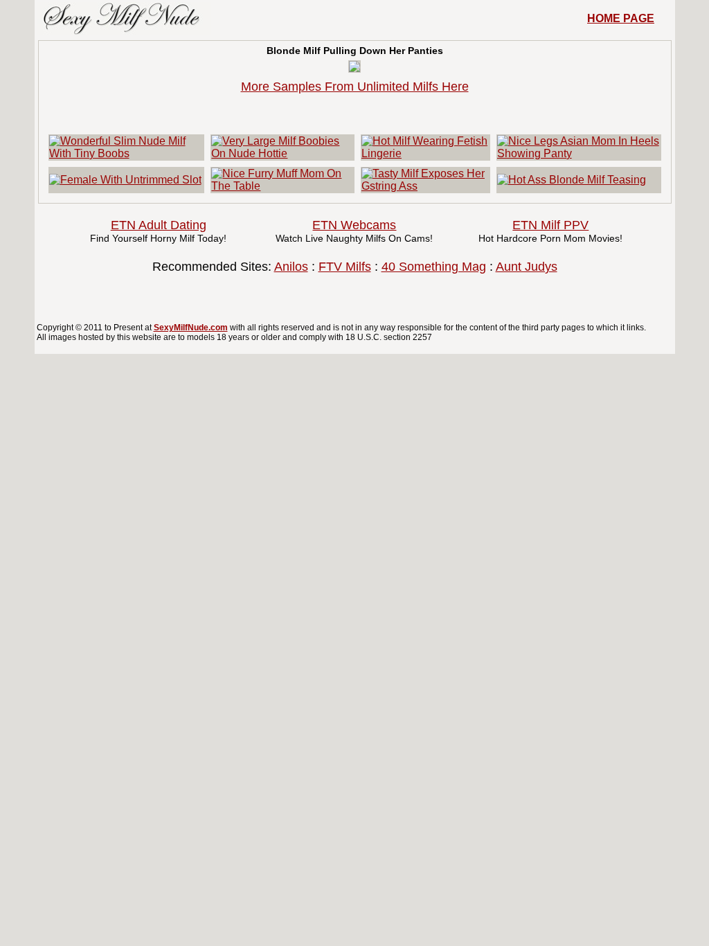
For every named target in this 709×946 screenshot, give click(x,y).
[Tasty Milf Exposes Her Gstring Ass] (425, 186)
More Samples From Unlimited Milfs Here (355, 86)
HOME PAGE (620, 18)
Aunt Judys (526, 267)
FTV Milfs (344, 267)
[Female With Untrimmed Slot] (125, 180)
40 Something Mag (434, 267)
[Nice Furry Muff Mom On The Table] (282, 186)
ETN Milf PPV (550, 225)
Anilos (291, 267)
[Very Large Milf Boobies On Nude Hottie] (282, 153)
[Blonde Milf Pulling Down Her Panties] (354, 68)
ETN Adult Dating (158, 225)
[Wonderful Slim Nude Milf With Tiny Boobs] (126, 153)
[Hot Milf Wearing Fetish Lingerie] (425, 153)
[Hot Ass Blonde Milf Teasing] (571, 180)
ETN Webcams (354, 225)
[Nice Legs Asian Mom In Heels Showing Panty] (579, 153)
